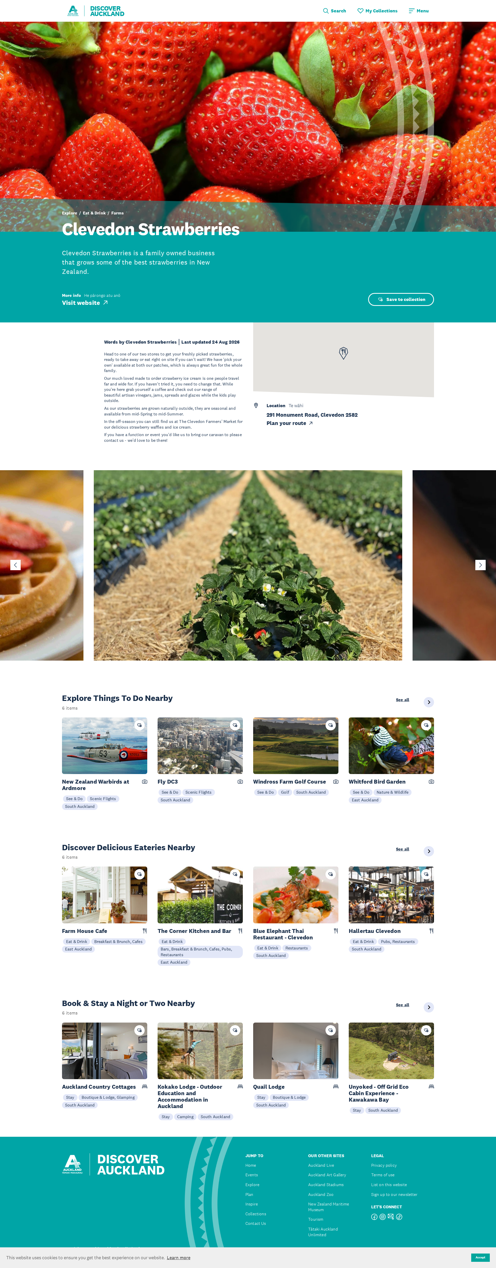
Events (251, 1175)
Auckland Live (321, 1165)
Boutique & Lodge (289, 1097)
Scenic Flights (103, 798)
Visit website (81, 302)
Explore (69, 213)
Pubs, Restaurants (398, 941)
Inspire (251, 1204)
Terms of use (383, 1175)
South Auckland (80, 806)
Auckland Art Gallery (327, 1175)
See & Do (74, 798)
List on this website (389, 1184)
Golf (285, 792)
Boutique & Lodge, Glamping (108, 1097)
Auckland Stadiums (326, 1184)
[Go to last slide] (15, 565)
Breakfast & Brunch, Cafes (118, 941)
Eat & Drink (94, 213)
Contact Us (255, 1223)
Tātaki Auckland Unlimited (323, 1232)
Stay (70, 1097)
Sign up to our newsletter (394, 1194)
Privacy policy (384, 1165)
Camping (185, 1116)
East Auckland (365, 799)
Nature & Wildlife (392, 792)
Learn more (178, 1258)
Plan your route (286, 423)
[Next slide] (480, 565)
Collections (255, 1214)
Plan (249, 1194)
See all (402, 700)
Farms (117, 213)
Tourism (315, 1219)
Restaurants (296, 947)
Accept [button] (480, 1257)
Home (250, 1165)
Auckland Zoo (321, 1194)
